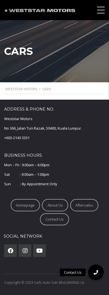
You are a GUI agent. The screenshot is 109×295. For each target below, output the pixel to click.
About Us (55, 205)
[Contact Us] (96, 272)
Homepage (25, 205)
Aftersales (84, 205)
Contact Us (55, 219)
